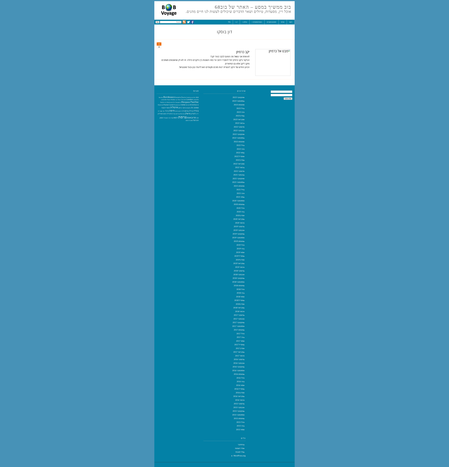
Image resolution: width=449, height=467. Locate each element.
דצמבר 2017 (238, 315)
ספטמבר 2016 (237, 370)
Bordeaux (168, 97)
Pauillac (194, 102)
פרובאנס (191, 117)
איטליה (174, 107)
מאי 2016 (239, 385)
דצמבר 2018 (238, 271)
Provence (177, 105)
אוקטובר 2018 (238, 278)
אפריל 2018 (238, 300)
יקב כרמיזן (243, 52)
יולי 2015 (239, 422)
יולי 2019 (239, 245)
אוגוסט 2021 (238, 186)
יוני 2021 (240, 193)
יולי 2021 (239, 189)
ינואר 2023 (239, 123)
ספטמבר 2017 (237, 326)
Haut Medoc (171, 99)
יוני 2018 (240, 293)
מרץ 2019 (239, 260)
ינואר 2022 (239, 167)
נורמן (177, 113)
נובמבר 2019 (238, 230)
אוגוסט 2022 (238, 142)
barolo (161, 97)
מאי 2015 (239, 429)
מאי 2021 (239, 197)
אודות (282, 22)
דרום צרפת (178, 111)
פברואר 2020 (238, 219)
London (189, 99)
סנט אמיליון (162, 114)
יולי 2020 (239, 208)
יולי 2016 (239, 378)
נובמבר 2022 (238, 130)
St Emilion (193, 105)
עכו (197, 118)
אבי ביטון (181, 108)
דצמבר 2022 (238, 127)
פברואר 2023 (238, 119)
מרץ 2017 (239, 348)
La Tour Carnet (181, 99)
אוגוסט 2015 (238, 418)
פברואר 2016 (238, 396)
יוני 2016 (240, 381)
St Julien (195, 107)
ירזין (197, 113)
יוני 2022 (240, 149)
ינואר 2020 (239, 223)
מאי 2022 (239, 153)
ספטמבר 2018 (237, 282)
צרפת (182, 117)
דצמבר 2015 (238, 404)
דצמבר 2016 (238, 359)
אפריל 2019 (238, 256)
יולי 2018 (239, 289)
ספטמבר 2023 (237, 101)
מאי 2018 (239, 297)
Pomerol (160, 105)
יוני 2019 (240, 249)
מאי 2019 (239, 252)
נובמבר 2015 (238, 407)
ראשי (290, 22)
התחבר (240, 444)
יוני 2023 (240, 112)
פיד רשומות (239, 448)
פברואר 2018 (238, 308)
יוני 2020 (240, 212)
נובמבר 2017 (238, 319)
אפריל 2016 (238, 389)
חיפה (172, 110)
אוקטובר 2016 (238, 367)
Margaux (185, 102)
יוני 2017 (240, 337)
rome (183, 104)
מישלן (188, 113)
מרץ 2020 (239, 215)
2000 (197, 97)
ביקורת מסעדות (257, 22)
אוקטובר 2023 (238, 97)
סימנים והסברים (271, 22)
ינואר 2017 (239, 356)
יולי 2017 (239, 333)
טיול (167, 111)
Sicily (187, 105)
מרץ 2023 (239, 116)
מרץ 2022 (239, 160)
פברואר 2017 (238, 352)
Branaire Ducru (180, 97)
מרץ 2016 (239, 393)
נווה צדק (182, 113)
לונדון (193, 114)
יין (236, 22)
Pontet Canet (169, 105)
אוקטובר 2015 (238, 411)
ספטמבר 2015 (237, 415)
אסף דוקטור (165, 108)
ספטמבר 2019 (237, 237)
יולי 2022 (239, 145)
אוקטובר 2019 (238, 234)
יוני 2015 (240, 426)
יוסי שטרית (161, 111)
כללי (229, 22)
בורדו (196, 110)
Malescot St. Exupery (174, 102)
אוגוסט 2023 (238, 105)
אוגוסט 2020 (238, 204)
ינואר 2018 (239, 311)
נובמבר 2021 (238, 175)
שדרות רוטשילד (168, 118)
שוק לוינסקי (189, 120)
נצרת (174, 113)
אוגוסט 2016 (238, 374)
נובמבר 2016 (238, 363)
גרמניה (185, 111)
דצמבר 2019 (238, 226)
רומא (176, 117)
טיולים (245, 22)
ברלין (191, 111)
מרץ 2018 (239, 304)
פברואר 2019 (238, 263)
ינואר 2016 (239, 400)
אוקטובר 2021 (238, 178)
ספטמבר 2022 (237, 138)
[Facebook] (192, 23)
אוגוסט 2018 (238, 285)
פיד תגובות (239, 452)
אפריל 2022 (238, 156)
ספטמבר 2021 (237, 182)
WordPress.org (240, 456)
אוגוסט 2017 (238, 330)
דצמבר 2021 (238, 171)
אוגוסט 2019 (238, 241)
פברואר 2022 (238, 164)
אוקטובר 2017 (238, 322)
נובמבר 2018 (238, 274)
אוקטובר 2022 (238, 134)
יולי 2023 (239, 108)
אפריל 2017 (238, 344)
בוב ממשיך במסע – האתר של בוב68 (253, 7)
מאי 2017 (239, 341)
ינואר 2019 (239, 267)
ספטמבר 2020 (237, 201)
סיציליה (169, 114)
